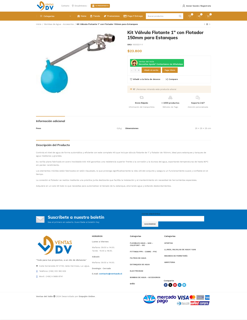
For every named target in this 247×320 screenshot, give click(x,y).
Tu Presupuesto (102, 6)
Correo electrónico (151, 214)
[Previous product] (204, 24)
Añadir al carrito (151, 70)
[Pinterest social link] (175, 285)
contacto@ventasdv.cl (110, 273)
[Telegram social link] (184, 285)
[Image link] (55, 245)
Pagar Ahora (170, 70)
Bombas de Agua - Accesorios (59, 24)
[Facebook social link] (166, 285)
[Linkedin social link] (180, 285)
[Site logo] (45, 5)
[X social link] (170, 285)
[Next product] (209, 24)
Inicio (38, 24)
